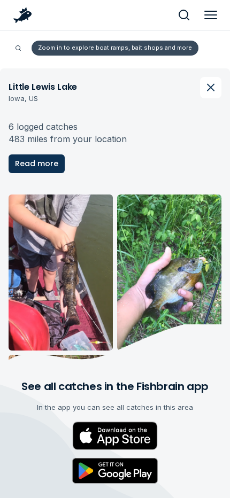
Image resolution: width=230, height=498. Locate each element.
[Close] (210, 87)
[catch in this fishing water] (61, 272)
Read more (36, 163)
